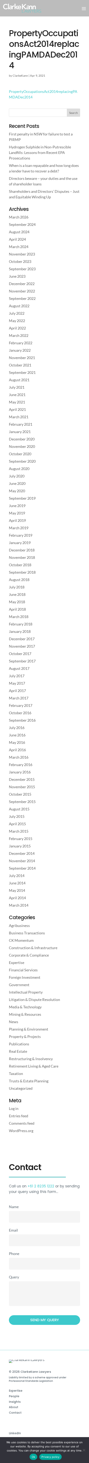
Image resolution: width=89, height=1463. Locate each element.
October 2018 (20, 565)
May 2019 (17, 513)
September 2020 (22, 461)
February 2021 (20, 424)
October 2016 (20, 713)
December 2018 (22, 550)
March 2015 (18, 831)
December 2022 (22, 283)
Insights (15, 1402)
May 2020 (17, 491)
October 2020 (20, 454)
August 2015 (19, 809)
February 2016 (20, 764)
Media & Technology (25, 1007)
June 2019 (17, 505)
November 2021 (22, 357)
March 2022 (18, 335)
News (13, 1021)
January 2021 (20, 431)
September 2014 (22, 868)
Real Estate (18, 1051)
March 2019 (18, 528)
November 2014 (22, 861)
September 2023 (22, 269)
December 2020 (22, 439)
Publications (19, 1044)
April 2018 (17, 609)
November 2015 (22, 787)
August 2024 (19, 232)
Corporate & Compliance (29, 955)
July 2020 (16, 476)
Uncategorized (20, 1088)
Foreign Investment (24, 977)
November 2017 (22, 646)
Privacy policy (50, 1456)
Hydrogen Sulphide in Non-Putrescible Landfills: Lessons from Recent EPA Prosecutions (40, 152)
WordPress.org (21, 1130)
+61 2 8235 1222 (41, 1186)
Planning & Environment (28, 1029)
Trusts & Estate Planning (28, 1081)
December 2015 (22, 779)
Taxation (16, 1073)
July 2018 (16, 587)
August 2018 (19, 579)
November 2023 (22, 254)
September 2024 (22, 224)
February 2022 (20, 343)
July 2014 (16, 875)
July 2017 (16, 676)
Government (19, 984)
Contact (15, 1413)
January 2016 (20, 772)
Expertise (16, 962)
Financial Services (23, 970)
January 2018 (20, 631)
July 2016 (16, 727)
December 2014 (22, 853)
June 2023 (17, 276)
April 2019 (17, 520)
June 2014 (17, 883)
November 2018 (22, 557)
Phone (14, 1253)
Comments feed (21, 1123)
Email (13, 1230)
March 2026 (18, 217)
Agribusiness (19, 925)
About (13, 1407)
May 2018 (17, 602)
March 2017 (18, 698)
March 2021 (18, 417)
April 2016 (17, 750)
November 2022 (22, 291)
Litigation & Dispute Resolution (34, 999)
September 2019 (22, 498)
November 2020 (22, 446)
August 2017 (19, 668)
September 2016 (22, 720)
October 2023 (20, 261)
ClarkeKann (20, 75)
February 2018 (20, 624)
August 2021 (19, 380)
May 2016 (17, 742)
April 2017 (17, 690)
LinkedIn (15, 1433)
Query (14, 1277)
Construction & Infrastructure (33, 947)
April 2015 (17, 824)
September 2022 (22, 298)
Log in (13, 1108)
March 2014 (18, 905)
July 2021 (16, 387)
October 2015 (20, 794)
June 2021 (17, 394)
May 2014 (17, 890)
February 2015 (20, 838)
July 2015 (16, 816)
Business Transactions (27, 933)
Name (14, 1206)
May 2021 (17, 402)
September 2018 (22, 572)
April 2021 (17, 409)
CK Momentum (21, 940)
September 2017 (22, 661)
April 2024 (17, 239)
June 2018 (17, 594)
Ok (33, 1456)
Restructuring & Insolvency (31, 1058)
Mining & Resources (25, 1014)
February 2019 (20, 535)
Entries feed (18, 1116)
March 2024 (18, 246)
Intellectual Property (26, 992)
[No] (84, 1450)
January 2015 (20, 846)
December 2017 (22, 639)
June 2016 (17, 735)
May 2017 (17, 683)
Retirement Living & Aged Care (33, 1066)
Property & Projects (25, 1036)
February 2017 (20, 705)
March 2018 (18, 616)
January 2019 (20, 542)
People (14, 1396)
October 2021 (20, 365)
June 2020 (17, 483)
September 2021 (22, 372)
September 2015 (22, 801)
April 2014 (17, 898)
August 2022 (19, 306)
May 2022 (17, 320)
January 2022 (20, 350)
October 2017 (20, 653)
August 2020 (19, 468)
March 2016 (18, 757)
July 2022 (16, 313)
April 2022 (17, 328)
